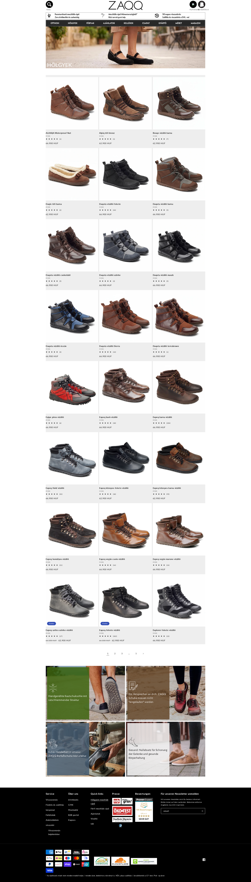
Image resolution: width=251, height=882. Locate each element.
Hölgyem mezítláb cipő (99, 801)
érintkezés (73, 799)
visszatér (50, 825)
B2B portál (73, 815)
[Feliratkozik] (202, 811)
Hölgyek (72, 23)
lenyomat (50, 810)
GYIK (70, 805)
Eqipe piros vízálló (55, 417)
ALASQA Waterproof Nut (58, 133)
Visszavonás (52, 799)
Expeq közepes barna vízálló (167, 488)
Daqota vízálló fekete (110, 204)
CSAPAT (146, 23)
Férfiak (90, 23)
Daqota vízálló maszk (163, 275)
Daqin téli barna (54, 204)
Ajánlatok (109, 23)
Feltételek (50, 815)
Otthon (55, 23)
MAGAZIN (195, 23)
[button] (49, 4)
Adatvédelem (52, 820)
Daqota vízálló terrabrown (166, 346)
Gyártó (162, 23)
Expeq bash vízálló (108, 417)
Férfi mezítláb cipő (100, 808)
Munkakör (73, 810)
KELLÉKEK (128, 23)
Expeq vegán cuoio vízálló (112, 559)
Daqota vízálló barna (163, 204)
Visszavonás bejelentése (54, 832)
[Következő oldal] (143, 653)
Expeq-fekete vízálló (109, 630)
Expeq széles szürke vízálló (59, 630)
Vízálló (94, 818)
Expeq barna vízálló (162, 417)
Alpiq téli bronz (107, 133)
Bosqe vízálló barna (162, 133)
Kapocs (72, 820)
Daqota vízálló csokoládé (58, 275)
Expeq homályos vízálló (57, 559)
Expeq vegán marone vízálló (167, 559)
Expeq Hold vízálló (55, 488)
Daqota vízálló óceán (56, 346)
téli (92, 823)
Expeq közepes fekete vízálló (114, 488)
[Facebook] (204, 860)
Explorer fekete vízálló (164, 630)
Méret (178, 23)
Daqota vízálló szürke (110, 275)
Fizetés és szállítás (55, 805)
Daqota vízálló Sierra (109, 346)
